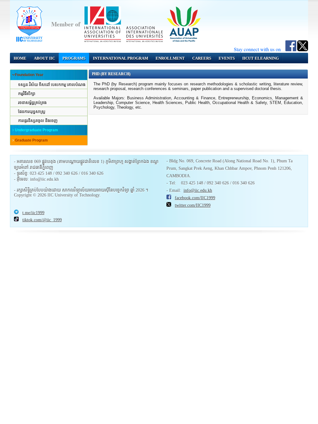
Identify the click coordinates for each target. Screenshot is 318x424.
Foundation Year (29, 75)
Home (20, 58)
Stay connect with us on (259, 49)
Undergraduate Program (36, 130)
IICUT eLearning (260, 58)
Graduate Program (31, 140)
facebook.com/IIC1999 (195, 198)
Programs (73, 58)
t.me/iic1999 (33, 212)
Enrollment (170, 58)
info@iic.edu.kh (198, 190)
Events (227, 58)
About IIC (44, 58)
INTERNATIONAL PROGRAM (120, 58)
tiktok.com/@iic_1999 (42, 220)
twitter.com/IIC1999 (193, 205)
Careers (201, 58)
